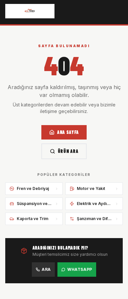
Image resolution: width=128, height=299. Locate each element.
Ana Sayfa (68, 132)
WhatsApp (79, 269)
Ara (46, 269)
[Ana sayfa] (29, 11)
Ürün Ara (68, 151)
